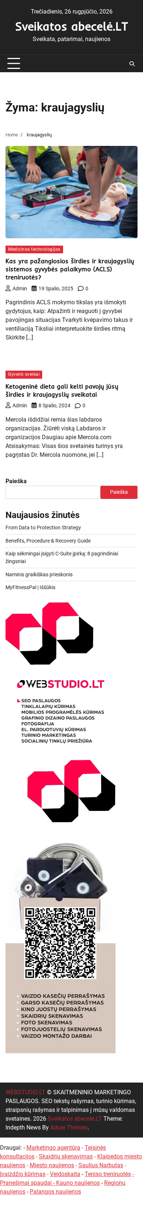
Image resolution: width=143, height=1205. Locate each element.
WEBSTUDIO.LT (25, 1092)
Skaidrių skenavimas (66, 1156)
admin (19, 288)
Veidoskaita (65, 1174)
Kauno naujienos (78, 1182)
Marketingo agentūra (53, 1147)
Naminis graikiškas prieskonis (39, 574)
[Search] (132, 63)
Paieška (16, 481)
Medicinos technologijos (34, 249)
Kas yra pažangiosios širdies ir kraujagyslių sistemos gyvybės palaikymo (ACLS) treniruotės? (70, 269)
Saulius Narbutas (100, 1165)
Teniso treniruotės (108, 1174)
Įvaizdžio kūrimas (22, 1174)
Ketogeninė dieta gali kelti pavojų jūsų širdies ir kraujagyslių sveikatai (62, 390)
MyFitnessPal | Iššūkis (30, 587)
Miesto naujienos (52, 1165)
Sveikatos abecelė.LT (71, 26)
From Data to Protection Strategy (43, 527)
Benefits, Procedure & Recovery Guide (48, 541)
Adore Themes (69, 1127)
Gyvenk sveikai (24, 374)
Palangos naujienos (55, 1191)
